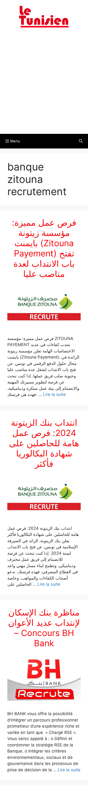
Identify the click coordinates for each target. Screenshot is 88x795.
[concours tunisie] (44, 16)
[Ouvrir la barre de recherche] (81, 141)
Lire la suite (54, 394)
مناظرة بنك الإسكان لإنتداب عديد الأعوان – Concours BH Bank (44, 627)
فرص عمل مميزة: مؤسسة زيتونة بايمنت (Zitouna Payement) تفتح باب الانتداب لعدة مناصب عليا (44, 248)
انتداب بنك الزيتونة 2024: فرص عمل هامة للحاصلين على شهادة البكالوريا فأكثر (44, 443)
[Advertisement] (44, 84)
